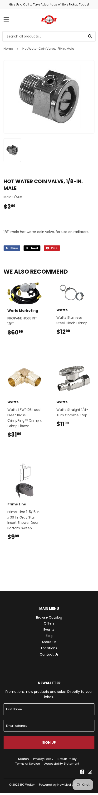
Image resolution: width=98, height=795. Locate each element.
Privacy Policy (43, 759)
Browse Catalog (49, 617)
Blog (49, 635)
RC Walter (27, 785)
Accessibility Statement (61, 764)
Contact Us (49, 654)
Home (8, 48)
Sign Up (49, 742)
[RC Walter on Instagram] (90, 772)
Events (49, 629)
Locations (49, 648)
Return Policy (67, 759)
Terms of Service (27, 764)
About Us (49, 642)
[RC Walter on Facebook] (82, 772)
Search (23, 759)
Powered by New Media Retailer (62, 785)
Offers (49, 623)
